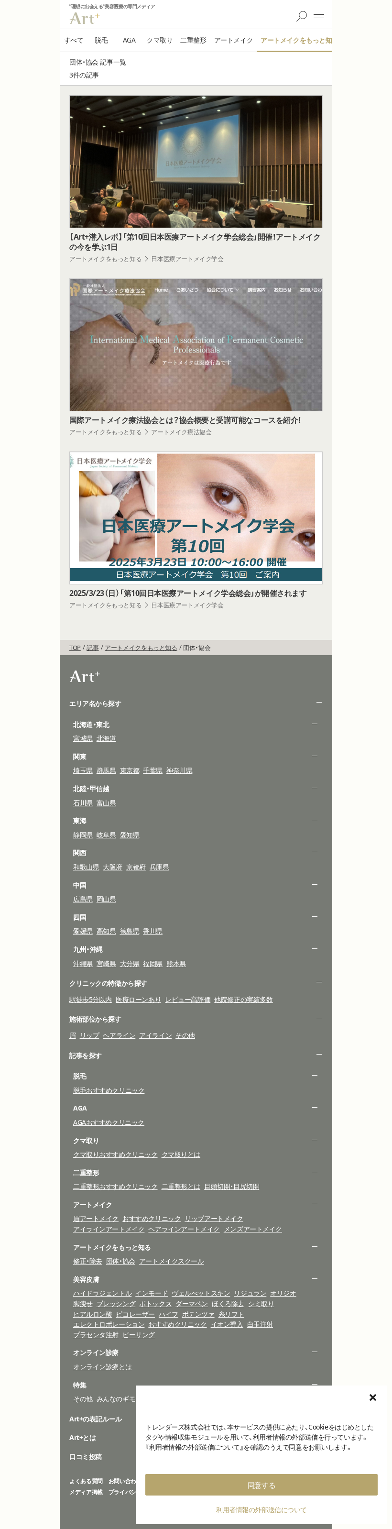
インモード (151, 1293)
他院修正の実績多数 (243, 999)
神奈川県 (179, 770)
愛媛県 (83, 930)
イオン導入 (227, 1324)
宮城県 (83, 738)
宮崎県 (106, 963)
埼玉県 (83, 770)
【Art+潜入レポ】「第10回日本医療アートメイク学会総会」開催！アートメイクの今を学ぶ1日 (194, 242)
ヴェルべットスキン (201, 1293)
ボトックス (155, 1303)
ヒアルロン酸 (92, 1314)
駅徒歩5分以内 (90, 999)
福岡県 (153, 963)
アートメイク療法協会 (181, 432)
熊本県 (176, 963)
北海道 (106, 738)
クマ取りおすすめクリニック (115, 1154)
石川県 (83, 802)
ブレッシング (116, 1303)
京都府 (136, 866)
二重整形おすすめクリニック (115, 1186)
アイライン (155, 1035)
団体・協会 (120, 1260)
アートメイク (233, 39)
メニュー (319, 16)
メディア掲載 (86, 1492)
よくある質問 (86, 1481)
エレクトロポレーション (108, 1324)
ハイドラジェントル (102, 1293)
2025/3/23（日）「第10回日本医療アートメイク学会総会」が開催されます (187, 593)
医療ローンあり (138, 999)
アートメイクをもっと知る (299, 39)
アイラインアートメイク (108, 1228)
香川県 (153, 930)
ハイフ (168, 1314)
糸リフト (231, 1314)
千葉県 (153, 770)
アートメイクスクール (171, 1260)
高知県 (106, 930)
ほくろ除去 (228, 1303)
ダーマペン (191, 1303)
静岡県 (83, 834)
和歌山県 (86, 866)
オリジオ (283, 1293)
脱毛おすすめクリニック (108, 1090)
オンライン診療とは (102, 1366)
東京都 (130, 770)
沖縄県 (83, 963)
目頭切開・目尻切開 (231, 1186)
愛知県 (130, 834)
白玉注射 (260, 1324)
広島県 (83, 898)
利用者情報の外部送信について (261, 1509)
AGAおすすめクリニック (108, 1122)
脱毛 (101, 39)
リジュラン (250, 1293)
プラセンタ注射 (96, 1334)
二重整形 (193, 39)
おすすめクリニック (151, 1218)
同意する (261, 1485)
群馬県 (106, 770)
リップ (89, 1035)
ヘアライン (119, 1035)
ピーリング (138, 1334)
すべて (74, 39)
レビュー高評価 (187, 999)
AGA (129, 39)
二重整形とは (181, 1186)
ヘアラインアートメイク (183, 1228)
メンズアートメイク (253, 1228)
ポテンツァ (198, 1314)
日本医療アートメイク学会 (187, 258)
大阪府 (112, 866)
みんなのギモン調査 (126, 1398)
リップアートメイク (214, 1218)
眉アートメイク (96, 1218)
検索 (301, 16)
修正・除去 (87, 1260)
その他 (185, 1035)
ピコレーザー (135, 1314)
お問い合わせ (125, 1481)
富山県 (106, 802)
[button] (373, 1397)
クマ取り (160, 39)
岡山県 (106, 898)
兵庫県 (159, 866)
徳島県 (130, 930)
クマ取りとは (181, 1154)
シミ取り (261, 1303)
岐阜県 (106, 834)
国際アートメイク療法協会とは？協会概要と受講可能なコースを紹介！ (185, 420)
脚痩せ (83, 1303)
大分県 (130, 963)
